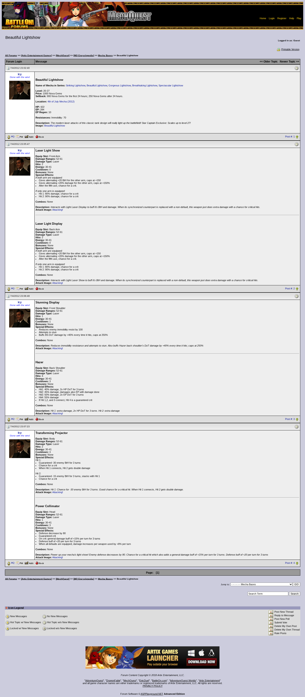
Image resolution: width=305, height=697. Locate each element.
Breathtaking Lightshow (144, 85)
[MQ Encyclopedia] (83, 55)
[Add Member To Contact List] (29, 136)
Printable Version (290, 49)
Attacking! (57, 209)
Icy (20, 74)
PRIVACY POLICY (153, 686)
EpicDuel (144, 680)
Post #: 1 (290, 136)
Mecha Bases (105, 55)
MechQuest (129, 680)
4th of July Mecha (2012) (61, 101)
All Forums (11, 55)
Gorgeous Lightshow (120, 85)
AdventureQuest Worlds (183, 680)
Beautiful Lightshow (97, 85)
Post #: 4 (290, 563)
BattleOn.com (159, 680)
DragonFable (113, 680)
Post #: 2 (290, 288)
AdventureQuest (94, 680)
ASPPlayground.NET (152, 694)
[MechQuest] (62, 55)
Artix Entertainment (209, 680)
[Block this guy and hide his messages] (39, 136)
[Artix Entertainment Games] (36, 55)
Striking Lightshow (75, 85)
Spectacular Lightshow (171, 85)
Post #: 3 (290, 419)
